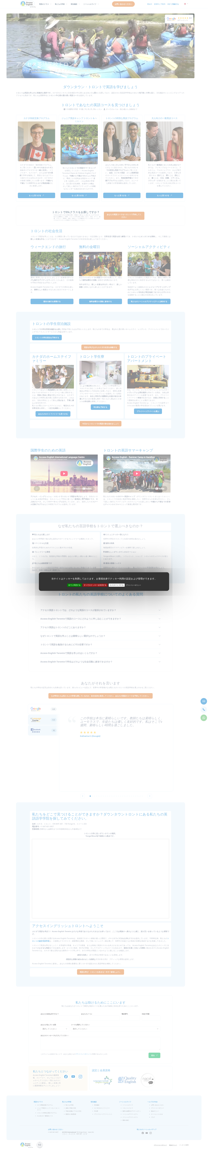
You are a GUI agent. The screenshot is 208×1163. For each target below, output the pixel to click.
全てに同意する (74, 585)
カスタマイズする (117, 585)
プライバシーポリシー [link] (133, 585)
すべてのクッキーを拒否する (95, 585)
